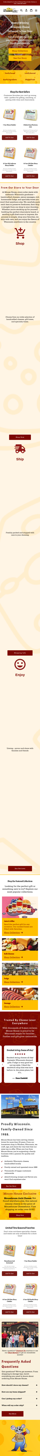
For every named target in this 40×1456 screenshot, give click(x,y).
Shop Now (20, 437)
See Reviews (20, 868)
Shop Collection (20, 51)
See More (12, 1414)
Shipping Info (20, 653)
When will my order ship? (19, 1405)
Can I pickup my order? (19, 1398)
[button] (37, 1064)
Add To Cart (9, 137)
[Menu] (36, 10)
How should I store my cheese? (19, 1385)
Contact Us (21, 1351)
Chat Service (13, 1353)
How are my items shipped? (19, 1392)
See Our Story (20, 58)
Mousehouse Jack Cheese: (18, 1198)
